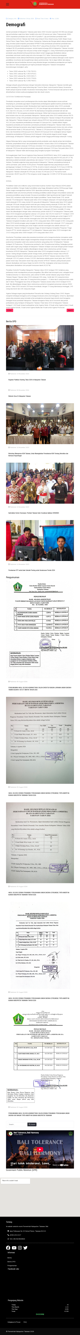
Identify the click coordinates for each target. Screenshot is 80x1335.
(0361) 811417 (15, 1235)
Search (32, 1124)
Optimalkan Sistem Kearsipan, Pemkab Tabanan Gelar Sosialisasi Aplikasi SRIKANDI (33, 513)
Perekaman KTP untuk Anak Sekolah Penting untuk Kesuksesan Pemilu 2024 (31, 570)
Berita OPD (11, 1262)
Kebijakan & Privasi (14, 1322)
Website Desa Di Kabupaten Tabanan (19, 396)
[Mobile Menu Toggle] (7, 4)
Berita (9, 1258)
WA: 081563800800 (17, 1239)
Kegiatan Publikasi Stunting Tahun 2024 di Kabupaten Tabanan (27, 380)
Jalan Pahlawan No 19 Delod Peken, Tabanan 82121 (28, 1231)
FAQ (25, 1322)
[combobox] (18, 1124)
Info (15, 19)
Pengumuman (12, 1266)
